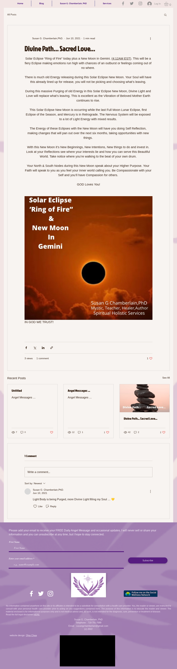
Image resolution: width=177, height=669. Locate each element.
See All (166, 377)
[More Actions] (150, 491)
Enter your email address (21, 558)
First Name (14, 542)
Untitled (17, 390)
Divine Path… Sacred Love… (140, 418)
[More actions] (150, 38)
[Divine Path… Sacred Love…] (145, 398)
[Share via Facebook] (26, 347)
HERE (37, 614)
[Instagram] (140, 3)
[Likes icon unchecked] (35, 506)
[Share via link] (51, 347)
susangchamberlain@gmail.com (92, 626)
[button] (168, 4)
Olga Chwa (31, 635)
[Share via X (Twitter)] (34, 347)
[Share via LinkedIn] (43, 347)
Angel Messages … (79, 390)
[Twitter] (131, 3)
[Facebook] (123, 3)
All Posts (11, 14)
